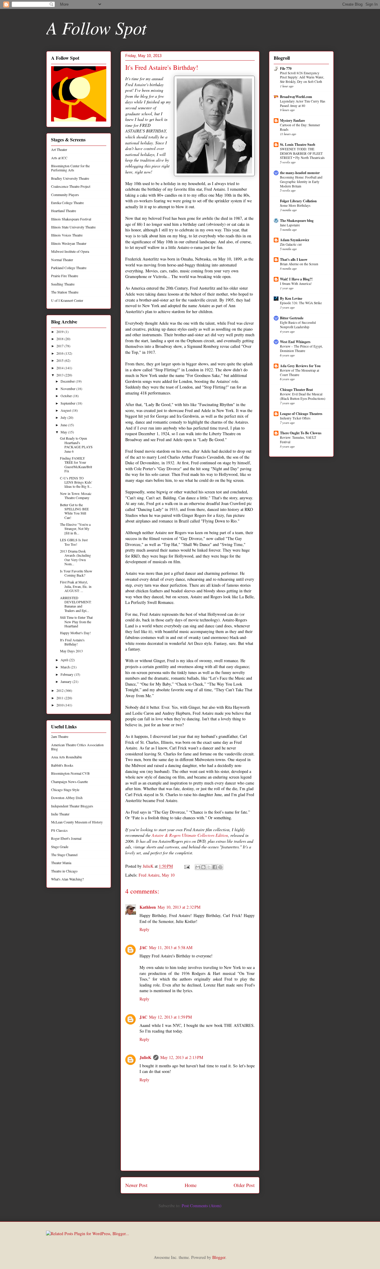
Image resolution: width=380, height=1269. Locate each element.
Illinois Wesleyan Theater (68, 243)
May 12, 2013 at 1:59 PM (170, 1017)
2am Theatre (59, 736)
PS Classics (59, 830)
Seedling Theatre (63, 284)
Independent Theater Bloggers (72, 806)
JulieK (145, 1057)
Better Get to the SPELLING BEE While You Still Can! (74, 511)
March (66, 667)
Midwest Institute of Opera (70, 251)
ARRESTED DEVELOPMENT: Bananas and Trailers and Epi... (75, 604)
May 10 (168, 875)
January (66, 681)
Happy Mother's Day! (75, 632)
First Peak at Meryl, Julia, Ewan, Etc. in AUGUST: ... (75, 586)
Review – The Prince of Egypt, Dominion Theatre (301, 348)
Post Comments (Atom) (201, 1205)
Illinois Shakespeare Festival (71, 219)
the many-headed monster (300, 172)
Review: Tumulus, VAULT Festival (298, 439)
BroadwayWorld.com (296, 96)
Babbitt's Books (62, 765)
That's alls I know (294, 259)
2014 (60, 367)
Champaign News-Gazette (69, 781)
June (64, 424)
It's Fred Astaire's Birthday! (72, 641)
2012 (60, 690)
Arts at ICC (59, 157)
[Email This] (198, 867)
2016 (60, 353)
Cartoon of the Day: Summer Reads (300, 127)
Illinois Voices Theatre (67, 235)
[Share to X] (209, 867)
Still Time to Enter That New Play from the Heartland (76, 621)
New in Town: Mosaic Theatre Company (75, 495)
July (64, 417)
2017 (60, 345)
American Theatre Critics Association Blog (77, 746)
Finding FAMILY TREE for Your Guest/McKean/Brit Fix (76, 464)
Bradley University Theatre (70, 178)
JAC (143, 947)
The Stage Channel (64, 854)
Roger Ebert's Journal (66, 838)
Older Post (244, 1185)
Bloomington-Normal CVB (70, 773)
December (68, 381)
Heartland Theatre (63, 210)
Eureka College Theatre (67, 202)
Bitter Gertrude (291, 318)
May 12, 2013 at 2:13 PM (181, 1057)
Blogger (218, 1257)
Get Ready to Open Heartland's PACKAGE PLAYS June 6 (76, 444)
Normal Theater (62, 259)
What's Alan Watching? (67, 879)
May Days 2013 (71, 650)
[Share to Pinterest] (220, 867)
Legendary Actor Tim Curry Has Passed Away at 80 (302, 103)
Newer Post (136, 1185)
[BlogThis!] (203, 867)
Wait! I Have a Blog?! (296, 279)
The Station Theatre (64, 292)
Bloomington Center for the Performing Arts (70, 167)
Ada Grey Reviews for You (300, 365)
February (67, 674)
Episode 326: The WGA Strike (301, 303)
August (66, 410)
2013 (60, 375)
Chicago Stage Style (65, 789)
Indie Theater (60, 814)
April (65, 659)
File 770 (286, 68)
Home (191, 1185)
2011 (60, 697)
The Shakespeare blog (297, 220)
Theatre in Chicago (64, 871)
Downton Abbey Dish (67, 797)
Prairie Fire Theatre (64, 275)
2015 (60, 360)
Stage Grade (59, 846)
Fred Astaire (149, 875)
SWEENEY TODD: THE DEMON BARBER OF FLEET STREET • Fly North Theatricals (302, 153)
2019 (60, 331)
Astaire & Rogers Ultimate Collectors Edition (190, 835)
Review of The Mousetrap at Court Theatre (299, 372)
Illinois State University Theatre (73, 227)
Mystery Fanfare (292, 120)
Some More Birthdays (295, 205)
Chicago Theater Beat (296, 389)
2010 (60, 705)
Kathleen (148, 907)
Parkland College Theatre (68, 267)
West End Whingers (295, 341)
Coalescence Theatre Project (70, 186)
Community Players (65, 194)
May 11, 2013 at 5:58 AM (170, 947)
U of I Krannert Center (67, 300)
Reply (144, 929)
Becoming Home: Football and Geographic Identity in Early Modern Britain (301, 181)
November (68, 388)
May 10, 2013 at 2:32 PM (179, 907)
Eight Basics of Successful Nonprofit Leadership (298, 324)
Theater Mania (61, 862)
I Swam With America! (296, 283)
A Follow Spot (96, 27)
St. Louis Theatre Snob (297, 144)
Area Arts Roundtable (66, 757)
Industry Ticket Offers (295, 418)
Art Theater (59, 149)
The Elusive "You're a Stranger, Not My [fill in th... (75, 528)
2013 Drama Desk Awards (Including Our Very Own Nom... (75, 557)
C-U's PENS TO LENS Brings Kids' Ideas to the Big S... (76, 482)
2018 (60, 338)
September (68, 403)
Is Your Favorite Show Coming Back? (76, 573)
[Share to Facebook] (215, 867)
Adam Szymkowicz (294, 239)
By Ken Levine (291, 298)
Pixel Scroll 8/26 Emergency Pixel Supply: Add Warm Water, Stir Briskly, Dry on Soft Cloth (302, 77)
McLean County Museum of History (77, 822)
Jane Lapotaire (290, 225)
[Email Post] (186, 866)
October (67, 395)
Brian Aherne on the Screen (299, 264)
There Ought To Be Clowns (301, 432)
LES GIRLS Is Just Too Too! (74, 541)
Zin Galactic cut (291, 244)
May (64, 432)
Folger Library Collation (298, 200)
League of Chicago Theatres (301, 413)
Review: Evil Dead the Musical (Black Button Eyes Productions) (302, 396)
